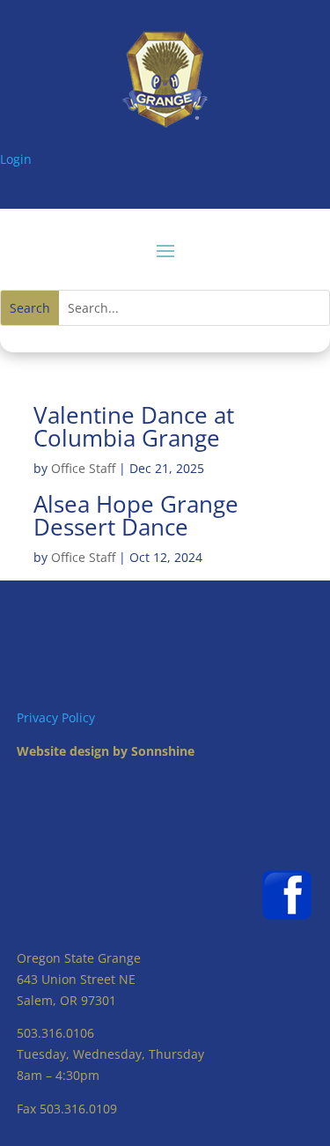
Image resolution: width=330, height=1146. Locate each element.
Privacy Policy (56, 717)
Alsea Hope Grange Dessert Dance (135, 515)
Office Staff (83, 468)
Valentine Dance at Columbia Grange (133, 426)
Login (16, 159)
